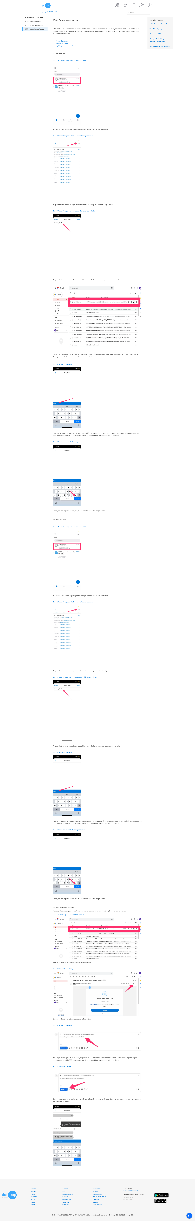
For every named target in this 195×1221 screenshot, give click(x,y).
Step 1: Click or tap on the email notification (68, 915)
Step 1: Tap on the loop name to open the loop (69, 61)
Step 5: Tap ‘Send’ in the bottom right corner (69, 442)
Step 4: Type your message (62, 364)
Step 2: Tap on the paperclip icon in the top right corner (73, 136)
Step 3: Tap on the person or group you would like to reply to (75, 677)
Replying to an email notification (66, 46)
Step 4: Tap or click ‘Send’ (62, 1066)
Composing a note (61, 41)
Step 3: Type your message (62, 1025)
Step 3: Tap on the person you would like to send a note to (74, 211)
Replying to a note (61, 43)
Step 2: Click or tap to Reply (63, 969)
